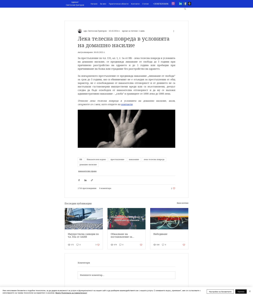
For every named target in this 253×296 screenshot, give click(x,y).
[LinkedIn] (180, 3)
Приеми (241, 291)
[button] (185, 9)
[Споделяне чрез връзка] (92, 180)
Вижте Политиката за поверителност (71, 292)
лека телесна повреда (154, 159)
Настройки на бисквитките (220, 291)
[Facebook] (185, 3)
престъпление (117, 159)
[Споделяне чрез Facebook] (79, 180)
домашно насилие (88, 164)
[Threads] (189, 3)
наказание (134, 159)
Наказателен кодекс (96, 159)
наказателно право (87, 171)
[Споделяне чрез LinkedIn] (85, 180)
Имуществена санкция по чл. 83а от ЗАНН (83, 235)
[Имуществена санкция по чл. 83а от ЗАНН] (84, 218)
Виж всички (182, 203)
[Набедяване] (169, 218)
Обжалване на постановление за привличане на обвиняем (126, 235)
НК (80, 159)
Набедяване (160, 234)
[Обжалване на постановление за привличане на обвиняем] (127, 218)
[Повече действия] (173, 31)
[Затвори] (249, 291)
